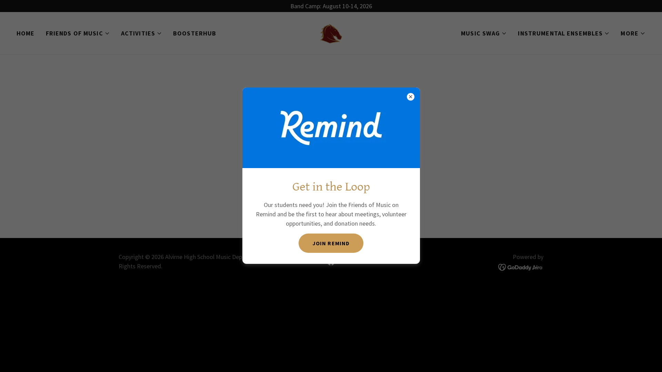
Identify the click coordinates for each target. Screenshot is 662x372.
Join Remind (330, 243)
